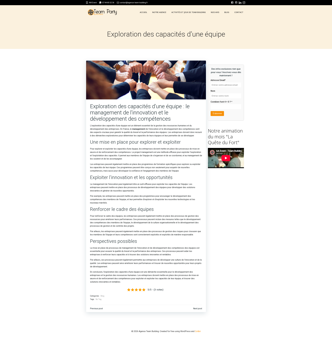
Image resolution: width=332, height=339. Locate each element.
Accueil (143, 12)
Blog (226, 12)
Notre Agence (159, 12)
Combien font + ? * (221, 102)
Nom (213, 91)
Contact (238, 12)
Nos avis (215, 12)
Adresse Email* (218, 80)
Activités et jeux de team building (188, 12)
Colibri (198, 331)
